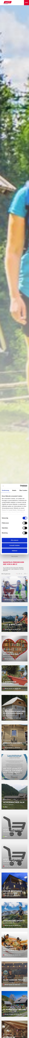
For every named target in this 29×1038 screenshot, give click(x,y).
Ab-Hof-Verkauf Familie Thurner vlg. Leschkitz (12, 771)
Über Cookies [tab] (23, 490)
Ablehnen (14, 550)
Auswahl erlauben (14, 545)
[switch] (25, 523)
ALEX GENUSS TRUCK (14, 980)
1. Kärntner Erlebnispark (11, 683)
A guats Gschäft (12, 743)
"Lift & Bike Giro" (12, 624)
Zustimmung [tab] (5, 490)
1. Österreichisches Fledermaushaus (14, 712)
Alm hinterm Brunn (14, 1009)
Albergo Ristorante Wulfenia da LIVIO (13, 948)
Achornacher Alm (13, 802)
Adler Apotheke (12, 891)
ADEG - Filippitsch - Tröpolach (14, 860)
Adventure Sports (14, 921)
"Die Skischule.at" (13, 595)
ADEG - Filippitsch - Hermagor (14, 831)
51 (25, 573)
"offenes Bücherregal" (11, 653)
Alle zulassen (14, 540)
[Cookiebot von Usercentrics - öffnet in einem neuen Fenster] (20, 486)
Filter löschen (14, 556)
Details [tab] (14, 490)
